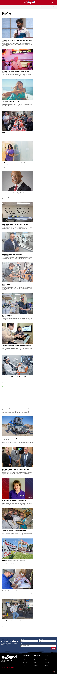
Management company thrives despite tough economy (15, 469)
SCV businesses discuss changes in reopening (13, 560)
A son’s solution (6, 284)
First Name (22, 639)
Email (21, 643)
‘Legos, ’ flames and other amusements (11, 620)
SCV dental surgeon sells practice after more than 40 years (16, 408)
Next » (21, 629)
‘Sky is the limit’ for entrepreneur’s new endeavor (14, 500)
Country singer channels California (10, 101)
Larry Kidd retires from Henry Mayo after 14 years (14, 193)
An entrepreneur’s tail (7, 315)
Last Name (41, 639)
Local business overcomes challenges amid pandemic (15, 224)
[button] (5, 2)
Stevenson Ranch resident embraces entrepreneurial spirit (16, 345)
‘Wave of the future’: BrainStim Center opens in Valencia (16, 376)
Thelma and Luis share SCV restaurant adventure (14, 530)
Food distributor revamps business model (12, 590)
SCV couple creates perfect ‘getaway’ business (13, 438)
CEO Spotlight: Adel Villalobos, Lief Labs (12, 254)
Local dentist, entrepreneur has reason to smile (13, 163)
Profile (53, 6)
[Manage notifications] (54, 671)
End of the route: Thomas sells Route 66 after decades (15, 71)
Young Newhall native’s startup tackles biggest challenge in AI (17, 40)
